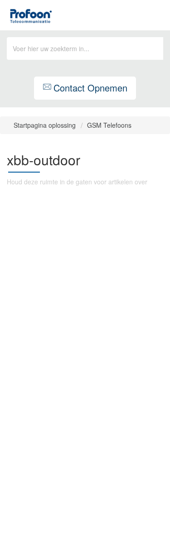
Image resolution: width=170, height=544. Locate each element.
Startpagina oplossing (46, 125)
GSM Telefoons (109, 125)
